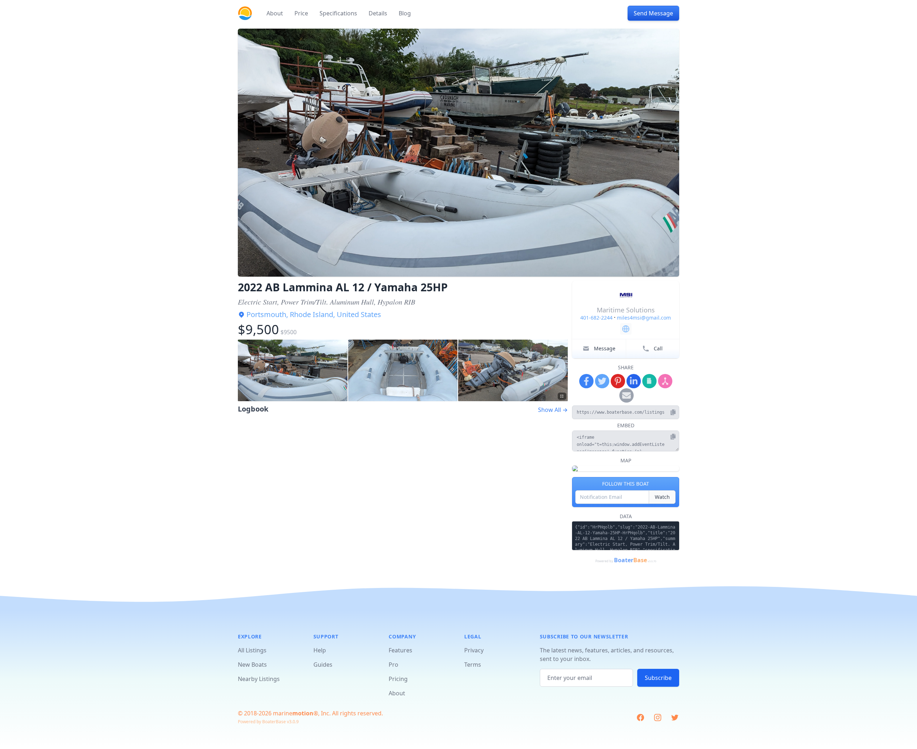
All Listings (252, 650)
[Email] (626, 395)
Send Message (653, 13)
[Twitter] (602, 381)
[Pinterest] (618, 381)
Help (319, 650)
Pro (393, 664)
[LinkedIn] (633, 381)
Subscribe (658, 678)
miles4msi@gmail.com (644, 317)
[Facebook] (586, 381)
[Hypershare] (665, 381)
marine (293, 713)
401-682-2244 (596, 317)
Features (400, 650)
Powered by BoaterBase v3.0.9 (268, 722)
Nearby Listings (259, 679)
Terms (472, 664)
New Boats (252, 664)
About (275, 13)
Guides (322, 664)
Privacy (474, 650)
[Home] (245, 13)
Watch (662, 496)
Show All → (553, 410)
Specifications (338, 13)
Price (301, 13)
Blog (405, 13)
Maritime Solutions (626, 310)
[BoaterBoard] (649, 381)
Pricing (398, 679)
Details (378, 13)
